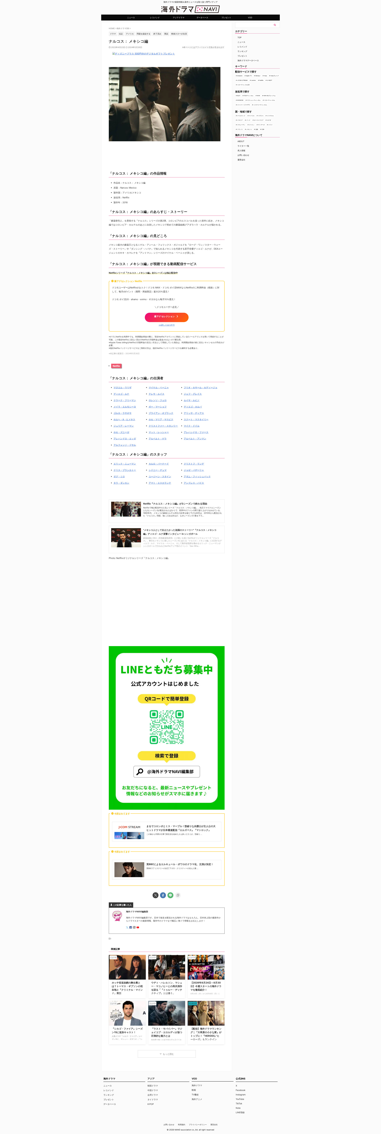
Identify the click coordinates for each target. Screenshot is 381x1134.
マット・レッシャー (159, 432)
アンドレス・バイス (194, 483)
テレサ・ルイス (156, 394)
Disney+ (257, 76)
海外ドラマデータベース (248, 60)
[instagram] (134, 927)
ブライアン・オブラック (161, 413)
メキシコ (249, 129)
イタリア (240, 120)
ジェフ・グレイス (193, 394)
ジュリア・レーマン (124, 425)
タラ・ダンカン (121, 483)
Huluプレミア (275, 76)
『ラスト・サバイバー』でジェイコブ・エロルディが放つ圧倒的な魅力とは (166, 1032)
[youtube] (138, 927)
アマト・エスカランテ (160, 483)
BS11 (238, 95)
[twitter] (156, 895)
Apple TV (249, 76)
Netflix (116, 365)
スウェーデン (241, 125)
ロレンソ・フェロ (158, 400)
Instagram (241, 1094)
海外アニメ (197, 1099)
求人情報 (241, 150)
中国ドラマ (152, 1090)
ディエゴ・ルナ (121, 394)
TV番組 (195, 1094)
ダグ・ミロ (119, 476)
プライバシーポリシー (198, 1124)
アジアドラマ (178, 17)
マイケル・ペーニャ (159, 387)
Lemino (253, 80)
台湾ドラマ (152, 1095)
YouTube (240, 1099)
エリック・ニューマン (125, 463)
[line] (170, 895)
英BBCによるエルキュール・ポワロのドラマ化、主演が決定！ (179, 864)
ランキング (242, 51)
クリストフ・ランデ (194, 463)
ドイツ (270, 125)
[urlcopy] (178, 895)
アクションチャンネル (253, 100)
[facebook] (163, 895)
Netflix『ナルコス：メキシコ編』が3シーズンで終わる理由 (175, 503)
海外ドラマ (197, 1085)
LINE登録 (240, 1112)
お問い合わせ (243, 155)
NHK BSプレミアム (269, 95)
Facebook (240, 1090)
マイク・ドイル (191, 425)
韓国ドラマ (152, 1085)
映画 (194, 1090)
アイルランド (241, 115)
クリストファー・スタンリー (163, 425)
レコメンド (155, 17)
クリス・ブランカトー (125, 470)
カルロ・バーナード (159, 463)
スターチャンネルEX (243, 85)
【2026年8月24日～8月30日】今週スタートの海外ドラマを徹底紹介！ (205, 986)
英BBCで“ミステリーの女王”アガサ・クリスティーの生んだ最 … (172, 868)
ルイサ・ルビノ (191, 400)
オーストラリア (258, 120)
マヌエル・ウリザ (122, 387)
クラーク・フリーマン (125, 400)
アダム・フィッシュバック (197, 476)
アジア (151, 1078)
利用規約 (181, 1124)
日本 (263, 129)
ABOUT (241, 141)
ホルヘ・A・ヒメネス (124, 419)
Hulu (265, 76)
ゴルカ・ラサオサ (122, 413)
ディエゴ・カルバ (193, 406)
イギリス (260, 115)
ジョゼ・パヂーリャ (194, 470)
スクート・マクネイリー (196, 419)
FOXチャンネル (248, 95)
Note (238, 1108)
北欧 (256, 129)
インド (248, 120)
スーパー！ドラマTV (243, 105)
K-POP (150, 1104)
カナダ (269, 120)
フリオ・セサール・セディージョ (200, 387)
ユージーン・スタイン (160, 476)
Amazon (239, 76)
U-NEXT (269, 80)
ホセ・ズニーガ (121, 432)
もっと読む (168, 1054)
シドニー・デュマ (158, 470)
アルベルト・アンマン (195, 438)
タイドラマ (152, 1099)
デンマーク (261, 125)
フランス (240, 129)
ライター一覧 (243, 146)
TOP (239, 37)
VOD (250, 17)
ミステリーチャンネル (260, 105)
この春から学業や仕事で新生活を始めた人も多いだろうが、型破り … (174, 834)
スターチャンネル (269, 100)
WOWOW (240, 100)
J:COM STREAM (242, 80)
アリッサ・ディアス (194, 413)
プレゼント (226, 17)
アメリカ (251, 115)
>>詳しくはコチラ (167, 325)
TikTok (239, 1103)
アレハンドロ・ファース (196, 432)
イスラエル (270, 115)
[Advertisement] (167, 603)
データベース (202, 17)
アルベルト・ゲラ (158, 438)
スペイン (251, 125)
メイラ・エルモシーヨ (125, 406)
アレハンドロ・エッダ (125, 438)
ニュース (131, 17)
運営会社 (241, 160)
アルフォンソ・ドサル (125, 445)
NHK (258, 95)
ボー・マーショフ (158, 406)
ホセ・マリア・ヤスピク (161, 419)
